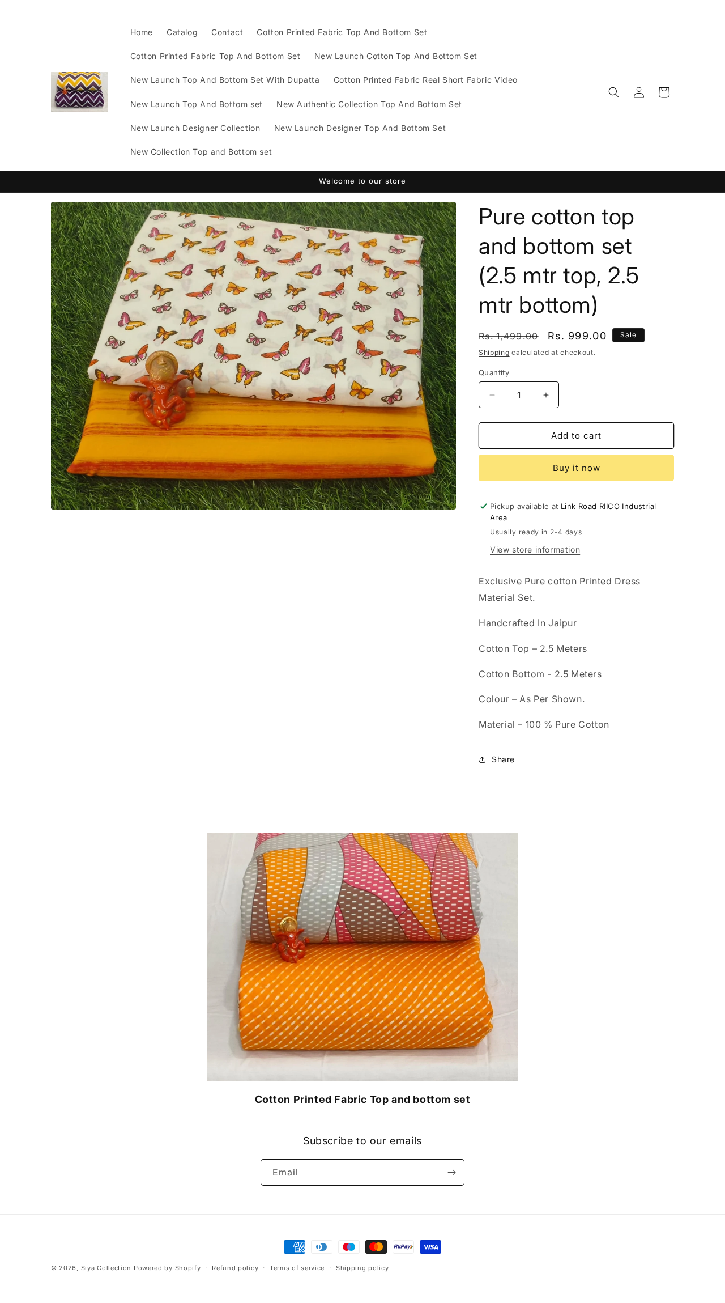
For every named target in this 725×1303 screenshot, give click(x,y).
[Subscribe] (451, 1172)
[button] (614, 92)
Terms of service (297, 1268)
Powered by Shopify (167, 1268)
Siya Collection (107, 1268)
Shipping (494, 352)
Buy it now (576, 467)
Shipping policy (362, 1268)
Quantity (494, 372)
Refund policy (235, 1268)
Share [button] (503, 759)
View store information (535, 549)
